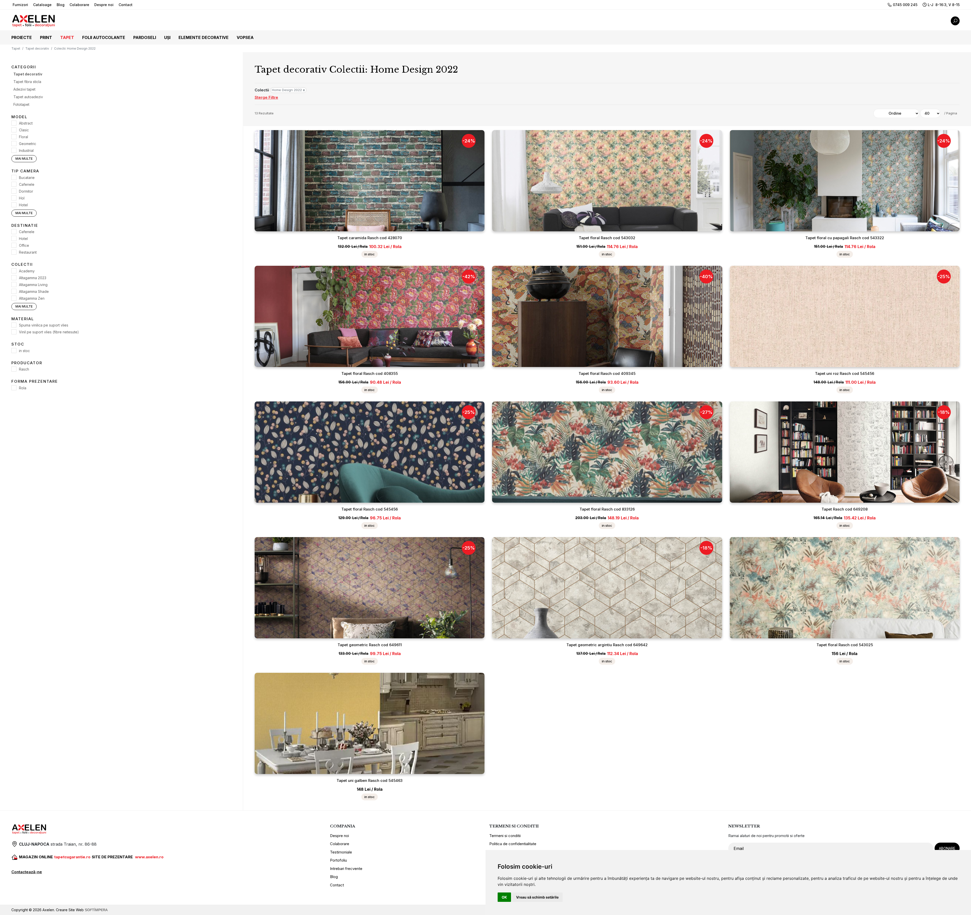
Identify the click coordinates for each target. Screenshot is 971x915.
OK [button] (504, 897)
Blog (60, 5)
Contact (126, 5)
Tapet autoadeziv (28, 97)
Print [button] (46, 37)
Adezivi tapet (24, 89)
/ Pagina (950, 113)
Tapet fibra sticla (27, 81)
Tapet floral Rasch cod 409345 (607, 373)
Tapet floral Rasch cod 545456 (369, 509)
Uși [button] (167, 37)
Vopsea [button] (245, 37)
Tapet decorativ (37, 48)
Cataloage (42, 5)
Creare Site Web (70, 910)
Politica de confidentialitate (512, 843)
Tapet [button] (67, 37)
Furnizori (20, 5)
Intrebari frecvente (346, 868)
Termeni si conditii (505, 835)
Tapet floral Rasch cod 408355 (369, 373)
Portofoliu (338, 860)
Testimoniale (341, 852)
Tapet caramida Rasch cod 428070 (369, 237)
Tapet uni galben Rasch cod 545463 (370, 780)
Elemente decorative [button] (204, 37)
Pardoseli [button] (144, 37)
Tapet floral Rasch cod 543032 (607, 237)
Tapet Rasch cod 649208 (845, 509)
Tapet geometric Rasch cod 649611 (370, 644)
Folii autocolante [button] (103, 37)
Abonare (947, 848)
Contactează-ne (26, 871)
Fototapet (21, 104)
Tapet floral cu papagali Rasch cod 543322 (844, 237)
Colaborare (79, 5)
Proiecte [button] (21, 37)
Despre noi (104, 5)
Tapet (15, 48)
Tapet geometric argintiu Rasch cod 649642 (607, 644)
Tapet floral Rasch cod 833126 (607, 509)
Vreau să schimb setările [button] (537, 897)
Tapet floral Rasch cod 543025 (844, 644)
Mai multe (24, 158)
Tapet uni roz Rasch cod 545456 (844, 373)
